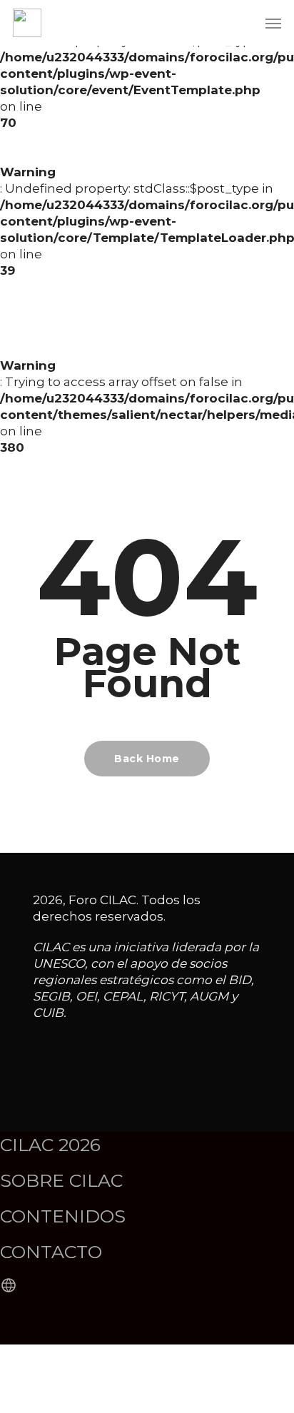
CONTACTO (51, 1251)
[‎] (10, 1286)
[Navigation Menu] (273, 23)
